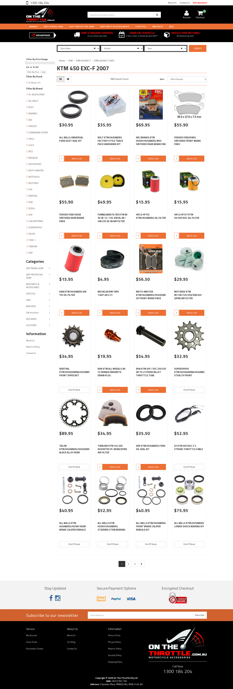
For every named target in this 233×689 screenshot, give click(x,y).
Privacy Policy (114, 642)
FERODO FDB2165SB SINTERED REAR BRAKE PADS (71, 218)
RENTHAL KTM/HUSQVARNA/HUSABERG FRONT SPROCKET (75, 372)
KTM (70, 60)
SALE (28, 300)
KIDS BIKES (31, 319)
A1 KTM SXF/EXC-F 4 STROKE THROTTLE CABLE (188, 447)
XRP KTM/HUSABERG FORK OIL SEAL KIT (150, 447)
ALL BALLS (33, 100)
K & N (31, 145)
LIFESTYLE (141, 26)
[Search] (157, 15)
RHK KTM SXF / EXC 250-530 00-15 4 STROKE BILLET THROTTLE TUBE (151, 372)
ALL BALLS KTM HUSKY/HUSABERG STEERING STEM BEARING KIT (111, 528)
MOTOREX (34, 183)
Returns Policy (33, 346)
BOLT (31, 107)
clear (43, 71)
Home (62, 60)
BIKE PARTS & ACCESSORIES (114, 26)
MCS (31, 151)
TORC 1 (32, 240)
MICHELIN (33, 157)
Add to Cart (77, 158)
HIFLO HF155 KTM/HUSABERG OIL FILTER (151, 216)
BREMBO (33, 113)
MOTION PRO (35, 164)
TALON (32, 233)
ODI (30, 189)
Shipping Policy (115, 662)
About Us (172, 2)
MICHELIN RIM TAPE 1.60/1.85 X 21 (108, 293)
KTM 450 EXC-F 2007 (104, 60)
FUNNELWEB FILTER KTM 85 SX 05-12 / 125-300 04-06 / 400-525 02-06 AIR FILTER (112, 218)
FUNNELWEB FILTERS (38, 132)
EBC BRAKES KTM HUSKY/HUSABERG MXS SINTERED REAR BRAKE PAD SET (151, 142)
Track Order (31, 642)
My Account (31, 635)
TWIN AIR (33, 246)
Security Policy (115, 655)
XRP (31, 252)
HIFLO (31, 138)
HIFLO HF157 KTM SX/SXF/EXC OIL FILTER (186, 216)
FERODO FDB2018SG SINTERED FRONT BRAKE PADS (187, 141)
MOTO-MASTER (36, 170)
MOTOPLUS (34, 176)
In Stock (34, 82)
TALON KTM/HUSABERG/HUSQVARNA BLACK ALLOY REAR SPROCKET (75, 451)
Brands (33, 26)
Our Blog (71, 642)
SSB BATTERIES (36, 221)
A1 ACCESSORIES (37, 94)
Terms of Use (114, 635)
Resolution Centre (34, 648)
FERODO (33, 126)
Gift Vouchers (200, 2)
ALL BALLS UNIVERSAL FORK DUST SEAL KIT (71, 139)
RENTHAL (33, 195)
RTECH (32, 208)
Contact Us (185, 2)
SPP (30, 214)
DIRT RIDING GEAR (53, 26)
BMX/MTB (157, 26)
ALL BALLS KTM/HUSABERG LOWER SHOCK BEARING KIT (189, 524)
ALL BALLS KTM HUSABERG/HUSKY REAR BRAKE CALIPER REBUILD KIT (72, 528)
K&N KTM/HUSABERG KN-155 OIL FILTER (73, 293)
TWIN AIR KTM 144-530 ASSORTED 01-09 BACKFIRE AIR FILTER (112, 449)
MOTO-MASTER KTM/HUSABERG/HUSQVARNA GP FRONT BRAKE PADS (152, 295)
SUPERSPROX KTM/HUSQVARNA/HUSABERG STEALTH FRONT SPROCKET (190, 374)
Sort (162, 79)
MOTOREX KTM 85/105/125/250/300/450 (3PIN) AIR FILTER (187, 295)
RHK (31, 202)
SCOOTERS (31, 325)
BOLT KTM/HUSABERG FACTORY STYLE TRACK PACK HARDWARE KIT (110, 141)
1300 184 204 (39, 2)
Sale (171, 26)
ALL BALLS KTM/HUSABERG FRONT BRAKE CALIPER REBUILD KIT (151, 526)
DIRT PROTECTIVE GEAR (81, 26)
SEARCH (197, 48)
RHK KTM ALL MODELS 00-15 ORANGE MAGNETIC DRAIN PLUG (112, 372)
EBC (30, 119)
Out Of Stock (74, 389)
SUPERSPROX (35, 227)
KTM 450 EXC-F (83, 60)
